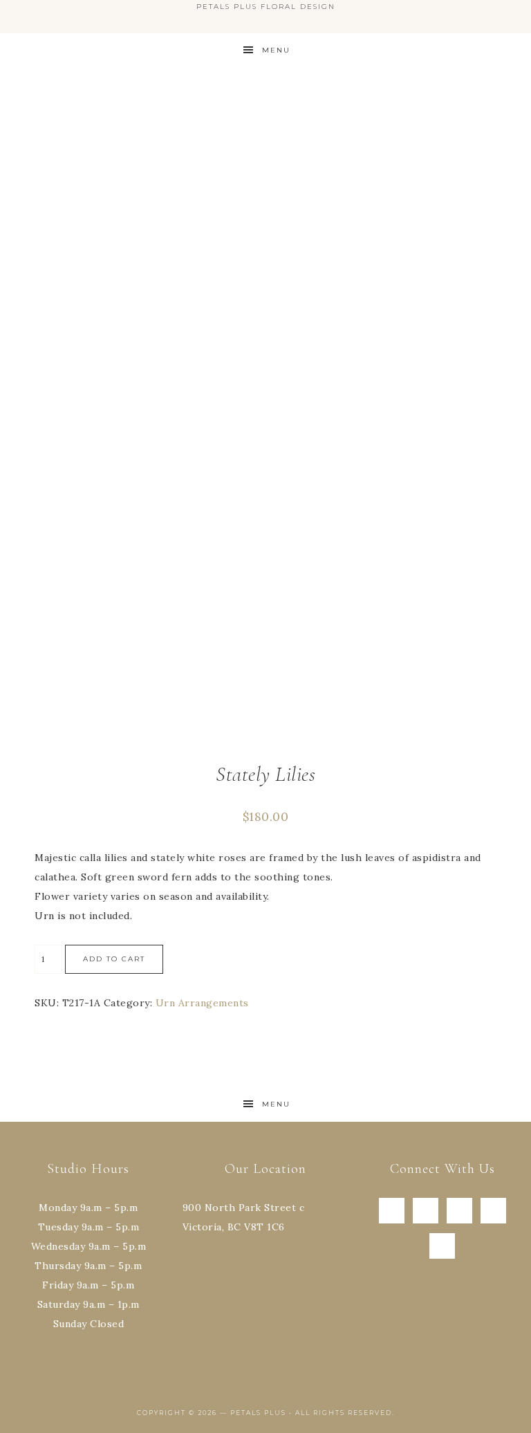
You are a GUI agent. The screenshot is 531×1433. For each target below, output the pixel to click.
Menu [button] (276, 50)
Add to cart (114, 958)
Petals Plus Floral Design (265, 125)
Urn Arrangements (202, 1003)
